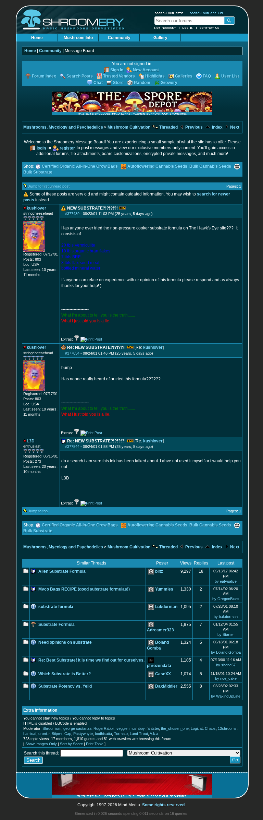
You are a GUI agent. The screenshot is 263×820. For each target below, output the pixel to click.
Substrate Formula (56, 624)
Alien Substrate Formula (62, 571)
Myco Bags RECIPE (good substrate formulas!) (84, 589)
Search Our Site (168, 13)
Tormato (121, 734)
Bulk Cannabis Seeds (210, 166)
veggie (121, 728)
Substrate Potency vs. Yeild (65, 686)
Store (118, 82)
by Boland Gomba (226, 652)
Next (234, 127)
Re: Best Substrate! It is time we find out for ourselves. (91, 660)
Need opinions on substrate (65, 642)
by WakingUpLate (225, 696)
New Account (165, 28)
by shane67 (226, 665)
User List (230, 76)
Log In (188, 28)
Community (119, 37)
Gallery (160, 37)
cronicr (44, 734)
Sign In (116, 70)
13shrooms (227, 728)
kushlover (153, 347)
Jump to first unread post (49, 186)
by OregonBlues (225, 599)
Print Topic (94, 744)
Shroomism (51, 728)
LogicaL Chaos (203, 728)
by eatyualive (226, 581)
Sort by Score (71, 744)
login (41, 148)
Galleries (183, 76)
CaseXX (163, 674)
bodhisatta (103, 734)
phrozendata (159, 665)
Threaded (168, 127)
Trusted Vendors (119, 76)
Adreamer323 (160, 630)
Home (37, 37)
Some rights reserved (163, 805)
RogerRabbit (103, 728)
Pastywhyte (83, 734)
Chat (98, 82)
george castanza (77, 728)
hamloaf (29, 734)
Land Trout (139, 734)
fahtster (153, 728)
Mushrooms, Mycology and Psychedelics (63, 127)
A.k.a (154, 734)
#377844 (72, 446)
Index (217, 127)
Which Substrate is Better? (64, 674)
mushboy (137, 728)
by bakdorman (226, 617)
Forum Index (44, 76)
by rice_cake (226, 678)
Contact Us (210, 28)
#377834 (72, 353)
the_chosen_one (175, 728)
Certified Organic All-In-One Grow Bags (80, 166)
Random (142, 82)
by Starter (225, 634)
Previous (193, 127)
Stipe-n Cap (61, 734)
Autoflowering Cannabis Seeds (157, 166)
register (67, 148)
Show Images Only (41, 744)
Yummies (164, 589)
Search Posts (79, 76)
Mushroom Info (78, 37)
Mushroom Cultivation (129, 127)
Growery (169, 82)
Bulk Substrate (37, 172)
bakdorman (166, 606)
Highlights (155, 76)
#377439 (72, 214)
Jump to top (38, 511)
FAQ (207, 76)
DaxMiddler (166, 686)
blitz (159, 571)
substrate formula (55, 606)
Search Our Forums (206, 13)
